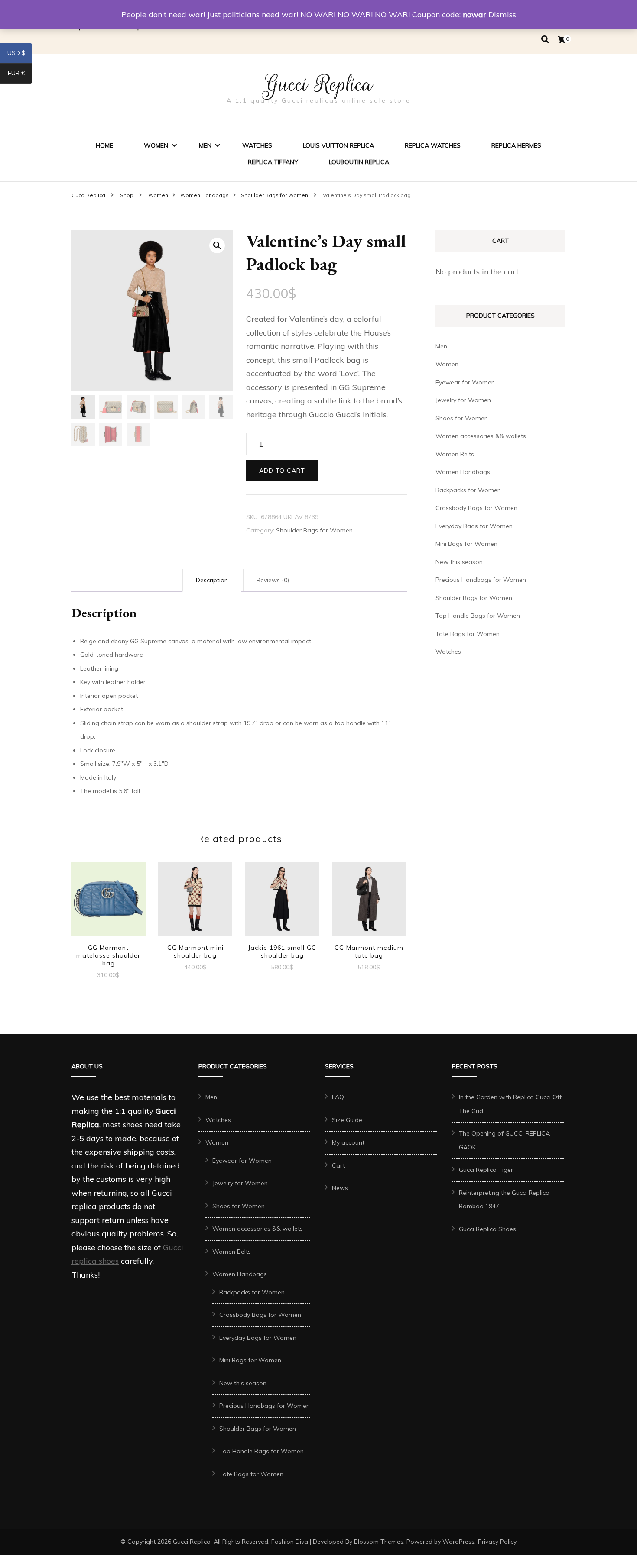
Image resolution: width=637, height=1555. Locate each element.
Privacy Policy (497, 1541)
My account (348, 1142)
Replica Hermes (516, 145)
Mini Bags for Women (466, 544)
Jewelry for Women (463, 400)
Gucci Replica (318, 84)
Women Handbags (463, 472)
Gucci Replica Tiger (486, 1170)
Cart (338, 1165)
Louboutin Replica (359, 162)
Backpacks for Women (468, 490)
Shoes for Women (462, 418)
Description (212, 580)
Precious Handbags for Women (481, 580)
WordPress (458, 1541)
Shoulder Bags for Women (314, 530)
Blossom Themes (378, 1541)
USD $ (19, 54)
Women (156, 145)
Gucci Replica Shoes (487, 1229)
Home (104, 145)
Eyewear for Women (465, 382)
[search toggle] (545, 39)
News (340, 1188)
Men (205, 145)
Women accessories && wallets (481, 436)
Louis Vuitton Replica (338, 145)
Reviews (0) (273, 580)
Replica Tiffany (273, 162)
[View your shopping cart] (562, 39)
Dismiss (502, 14)
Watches (257, 145)
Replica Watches (433, 145)
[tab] (211, 580)
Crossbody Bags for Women (476, 508)
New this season (459, 562)
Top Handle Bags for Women (478, 615)
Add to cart (282, 470)
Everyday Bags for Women (474, 526)
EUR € (20, 75)
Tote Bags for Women (468, 634)
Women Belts (455, 454)
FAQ (338, 1097)
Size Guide (347, 1120)
